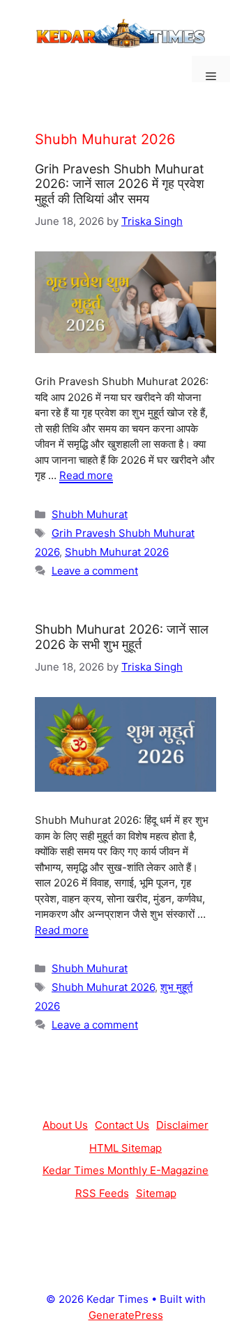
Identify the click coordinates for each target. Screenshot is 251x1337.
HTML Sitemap (125, 1148)
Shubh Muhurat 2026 (117, 551)
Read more (86, 475)
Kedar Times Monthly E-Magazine (125, 1170)
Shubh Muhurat (90, 514)
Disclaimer (182, 1125)
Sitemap (156, 1193)
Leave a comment (95, 570)
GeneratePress (126, 1315)
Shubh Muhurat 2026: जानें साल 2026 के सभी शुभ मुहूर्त (121, 637)
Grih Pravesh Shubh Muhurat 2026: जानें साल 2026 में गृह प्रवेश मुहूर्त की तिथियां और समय (119, 184)
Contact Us (122, 1125)
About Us (65, 1125)
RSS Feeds (102, 1193)
